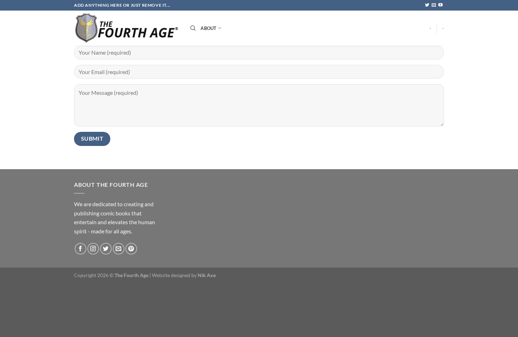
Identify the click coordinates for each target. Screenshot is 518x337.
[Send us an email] (434, 5)
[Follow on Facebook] (80, 249)
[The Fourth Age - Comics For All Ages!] (127, 28)
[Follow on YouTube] (440, 5)
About (208, 28)
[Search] (193, 28)
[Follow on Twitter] (427, 5)
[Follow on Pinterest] (131, 249)
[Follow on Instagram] (93, 249)
